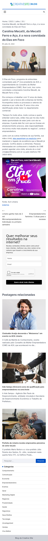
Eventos (5, 205)
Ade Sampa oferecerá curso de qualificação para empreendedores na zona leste (23, 388)
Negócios (5, 499)
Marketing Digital (8, 495)
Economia (5, 479)
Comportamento (8, 471)
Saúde (4, 507)
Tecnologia (6, 519)
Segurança (6, 511)
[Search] (44, 12)
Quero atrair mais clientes (24, 282)
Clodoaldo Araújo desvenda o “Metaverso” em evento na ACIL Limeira (22, 334)
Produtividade (7, 503)
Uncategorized (7, 523)
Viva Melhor (6, 531)
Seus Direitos (7, 515)
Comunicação (7, 475)
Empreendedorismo (9, 483)
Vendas (5, 527)
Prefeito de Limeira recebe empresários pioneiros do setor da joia (23, 444)
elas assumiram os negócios (25, 138)
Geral (4, 491)
